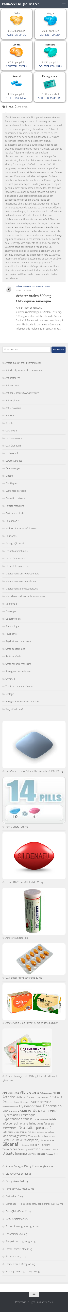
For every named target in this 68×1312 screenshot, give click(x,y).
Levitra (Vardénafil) (15, 558)
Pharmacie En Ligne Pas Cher (20, 4)
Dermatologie (12, 468)
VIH (55, 1153)
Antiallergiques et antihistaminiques (23, 370)
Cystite (7, 1102)
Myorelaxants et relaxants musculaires (25, 596)
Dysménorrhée (30, 1106)
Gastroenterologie (14, 513)
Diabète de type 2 (40, 1101)
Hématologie (12, 520)
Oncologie (10, 611)
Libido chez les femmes (24, 1132)
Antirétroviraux (13, 408)
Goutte (23, 1110)
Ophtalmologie (13, 618)
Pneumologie (12, 626)
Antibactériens (12, 377)
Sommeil (10, 679)
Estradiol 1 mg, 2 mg (15, 1256)
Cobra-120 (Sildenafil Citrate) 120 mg (24, 882)
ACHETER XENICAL (16, 97)
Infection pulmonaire (15, 1123)
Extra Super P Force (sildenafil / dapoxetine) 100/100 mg (34, 771)
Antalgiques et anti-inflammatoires (23, 362)
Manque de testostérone (41, 1136)
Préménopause (47, 1140)
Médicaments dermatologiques (21, 588)
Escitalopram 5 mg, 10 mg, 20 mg (22, 1271)
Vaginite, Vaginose (36, 1154)
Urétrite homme (14, 1153)
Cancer (30, 1097)
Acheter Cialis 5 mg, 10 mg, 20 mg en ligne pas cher (31, 1022)
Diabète (9, 475)
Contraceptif (11, 453)
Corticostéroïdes (13, 460)
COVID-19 (56, 1097)
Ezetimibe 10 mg (14, 1196)
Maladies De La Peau (45, 1132)
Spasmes (25, 1145)
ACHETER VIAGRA (50, 34)
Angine (35, 1092)
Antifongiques (12, 400)
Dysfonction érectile (15, 490)
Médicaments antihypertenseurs (22, 573)
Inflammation (9, 1127)
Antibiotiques (12, 385)
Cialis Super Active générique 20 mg (23, 977)
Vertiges (49, 1154)
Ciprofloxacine (42, 1097)
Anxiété (56, 1093)
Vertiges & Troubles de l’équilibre (22, 701)
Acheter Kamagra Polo (16, 937)
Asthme (21, 1097)
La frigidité (7, 1132)
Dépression (52, 1106)
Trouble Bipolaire (40, 1145)
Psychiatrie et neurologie (18, 641)
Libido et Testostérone (17, 566)
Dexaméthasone (21, 1102)
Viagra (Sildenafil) (14, 709)
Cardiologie (11, 430)
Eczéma (6, 1111)
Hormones (11, 536)
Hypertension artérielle (17, 1119)
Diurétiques (11, 483)
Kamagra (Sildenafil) (15, 543)
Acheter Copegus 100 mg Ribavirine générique (29, 1166)
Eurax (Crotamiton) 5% (16, 1218)
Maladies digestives (14, 1136)
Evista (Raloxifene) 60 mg (18, 1211)
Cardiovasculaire (13, 438)
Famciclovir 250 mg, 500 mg (19, 1188)
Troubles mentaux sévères (19, 686)
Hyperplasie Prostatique (18, 1115)
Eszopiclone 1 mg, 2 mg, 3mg (20, 1241)
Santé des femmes (15, 648)
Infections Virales (41, 1123)
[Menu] (64, 4)
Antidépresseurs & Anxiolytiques (22, 393)
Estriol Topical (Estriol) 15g (18, 1249)
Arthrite (9, 423)
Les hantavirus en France (18, 1173)
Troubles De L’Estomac (50, 1149)
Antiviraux (10, 415)
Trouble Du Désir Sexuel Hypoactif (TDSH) (21, 1149)
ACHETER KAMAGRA (50, 66)
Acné (4, 1092)
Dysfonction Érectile (10, 1107)
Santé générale (13, 656)
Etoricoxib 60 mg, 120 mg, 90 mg (22, 1226)
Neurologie (11, 603)
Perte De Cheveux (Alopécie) (20, 1140)
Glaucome (15, 1111)
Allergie (25, 1092)
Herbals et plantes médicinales (21, 528)
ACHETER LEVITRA (16, 66)
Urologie (9, 694)
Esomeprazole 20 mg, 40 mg (20, 1264)
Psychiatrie (11, 633)
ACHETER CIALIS (16, 34)
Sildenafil (11, 1144)
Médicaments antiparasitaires (33, 286)
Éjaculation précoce (15, 498)
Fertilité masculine (14, 505)
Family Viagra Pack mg (16, 826)
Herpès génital (37, 1110)
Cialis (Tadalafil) (13, 445)
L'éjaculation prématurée (35, 1128)
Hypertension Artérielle (45, 1119)
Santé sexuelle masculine (18, 663)
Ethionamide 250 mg (16, 1233)
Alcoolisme (13, 1092)
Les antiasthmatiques (16, 551)
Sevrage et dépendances (18, 671)
